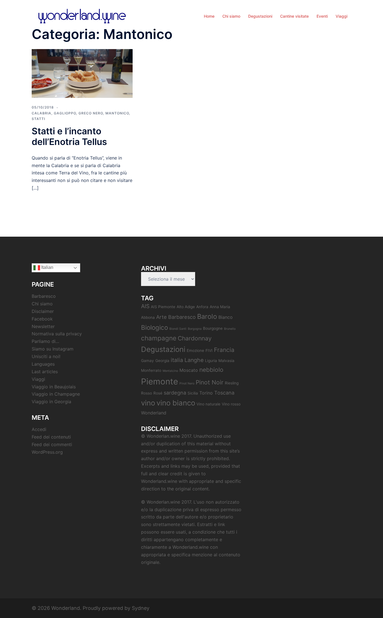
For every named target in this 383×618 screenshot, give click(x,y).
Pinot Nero (186, 383)
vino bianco (175, 402)
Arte (161, 317)
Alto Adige (186, 307)
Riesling (232, 383)
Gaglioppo (65, 113)
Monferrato (151, 370)
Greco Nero (91, 113)
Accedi (39, 429)
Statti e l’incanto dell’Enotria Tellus (69, 136)
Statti (38, 119)
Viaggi (341, 16)
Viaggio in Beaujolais (54, 386)
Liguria (211, 360)
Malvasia (226, 360)
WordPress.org (47, 452)
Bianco (225, 317)
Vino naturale (208, 404)
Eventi (322, 16)
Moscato (188, 370)
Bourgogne (213, 328)
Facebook (42, 319)
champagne (158, 338)
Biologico (154, 327)
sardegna (175, 392)
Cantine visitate (294, 16)
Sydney (140, 608)
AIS (145, 306)
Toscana (224, 392)
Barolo (207, 316)
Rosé (157, 393)
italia (177, 360)
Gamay (147, 360)
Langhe (194, 360)
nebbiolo (211, 369)
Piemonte (159, 381)
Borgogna (195, 329)
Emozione (195, 350)
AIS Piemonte (163, 307)
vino (148, 402)
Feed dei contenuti (51, 437)
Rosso (146, 393)
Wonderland (153, 413)
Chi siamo (231, 16)
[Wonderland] (82, 16)
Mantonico (117, 113)
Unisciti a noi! (46, 356)
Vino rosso (231, 404)
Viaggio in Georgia (51, 401)
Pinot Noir (209, 382)
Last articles (45, 371)
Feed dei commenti (52, 444)
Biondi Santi (177, 329)
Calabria (41, 113)
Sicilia (193, 393)
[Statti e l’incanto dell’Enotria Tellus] (82, 73)
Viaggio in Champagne (56, 394)
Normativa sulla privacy (57, 333)
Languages (43, 364)
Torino (206, 393)
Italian (46, 267)
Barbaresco (44, 296)
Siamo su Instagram (52, 349)
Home (209, 16)
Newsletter (43, 326)
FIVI (209, 350)
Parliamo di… (45, 341)
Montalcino (170, 371)
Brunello (230, 329)
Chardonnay (195, 338)
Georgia (162, 360)
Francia (224, 349)
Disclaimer (43, 311)
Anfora (202, 307)
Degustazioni (260, 16)
